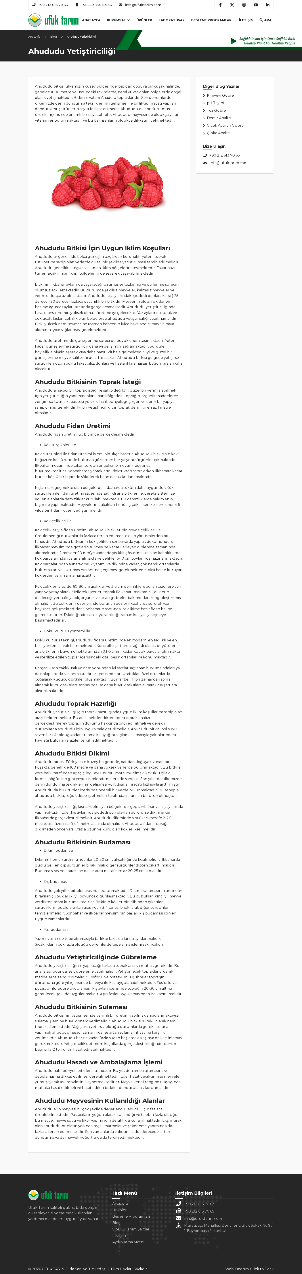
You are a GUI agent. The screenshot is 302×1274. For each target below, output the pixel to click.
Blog (116, 1223)
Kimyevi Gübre (220, 95)
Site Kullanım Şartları (131, 1229)
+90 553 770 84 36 (96, 5)
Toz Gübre (216, 110)
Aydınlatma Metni (128, 1242)
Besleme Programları (211, 20)
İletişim (246, 20)
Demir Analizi (219, 118)
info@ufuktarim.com (143, 5)
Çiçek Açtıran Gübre (225, 125)
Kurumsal (117, 20)
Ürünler (144, 20)
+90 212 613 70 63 (53, 5)
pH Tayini (215, 103)
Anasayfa (91, 20)
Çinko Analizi (218, 133)
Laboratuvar (172, 20)
